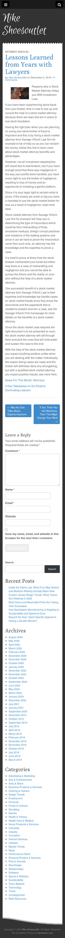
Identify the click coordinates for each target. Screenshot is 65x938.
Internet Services (17, 51)
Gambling (14, 809)
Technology (15, 887)
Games (13, 813)
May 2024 (14, 689)
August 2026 (16, 637)
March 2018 (15, 759)
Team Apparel (16, 883)
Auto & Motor (16, 783)
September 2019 (18, 722)
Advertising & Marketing (22, 776)
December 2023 (17, 700)
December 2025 (17, 655)
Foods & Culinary (18, 805)
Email (9, 503)
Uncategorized (17, 895)
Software (14, 872)
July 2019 (14, 726)
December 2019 (17, 715)
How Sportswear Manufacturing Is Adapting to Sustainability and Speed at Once (34, 611)
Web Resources (17, 898)
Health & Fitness (18, 816)
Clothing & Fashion (19, 791)
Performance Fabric (20, 854)
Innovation (14, 835)
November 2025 (17, 659)
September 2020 (18, 711)
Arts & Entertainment (20, 779)
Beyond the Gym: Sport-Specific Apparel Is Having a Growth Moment (32, 618)
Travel (12, 891)
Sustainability (16, 880)
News (12, 850)
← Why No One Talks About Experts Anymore (16, 411)
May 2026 (14, 640)
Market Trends (17, 846)
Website (10, 516)
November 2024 (17, 674)
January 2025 (16, 667)
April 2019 (14, 730)
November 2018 (17, 744)
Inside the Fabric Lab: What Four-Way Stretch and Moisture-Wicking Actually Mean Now (34, 589)
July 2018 (14, 752)
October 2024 (16, 678)
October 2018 (16, 748)
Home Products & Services (23, 824)
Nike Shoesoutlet (24, 24)
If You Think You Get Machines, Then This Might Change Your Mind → (47, 414)
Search (9, 562)
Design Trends (17, 794)
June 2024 (14, 685)
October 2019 (16, 718)
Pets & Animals (17, 861)
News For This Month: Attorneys (25, 380)
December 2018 (17, 741)
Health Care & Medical (21, 820)
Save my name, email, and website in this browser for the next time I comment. (32, 536)
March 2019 (15, 733)
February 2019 (17, 737)
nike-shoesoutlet (17, 77)
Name (10, 489)
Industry (13, 831)
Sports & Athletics (18, 876)
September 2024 (18, 681)
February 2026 (17, 652)
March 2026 (15, 648)
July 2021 (14, 704)
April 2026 (14, 644)
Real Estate (15, 865)
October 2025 (16, 663)
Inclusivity (14, 828)
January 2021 (16, 707)
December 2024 (17, 670)
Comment (12, 451)
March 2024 (15, 693)
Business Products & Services (25, 787)
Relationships (16, 869)
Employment (16, 798)
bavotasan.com (45, 932)
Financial (14, 802)
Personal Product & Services (25, 857)
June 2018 (14, 756)
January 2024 (16, 696)
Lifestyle (13, 842)
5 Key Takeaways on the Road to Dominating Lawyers (25, 388)
